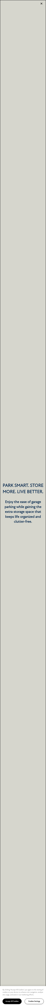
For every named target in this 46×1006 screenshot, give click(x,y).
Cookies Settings (34, 1001)
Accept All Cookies (12, 1001)
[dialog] (23, 503)
